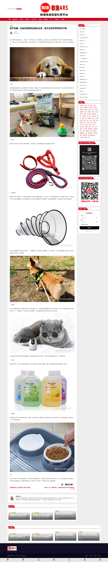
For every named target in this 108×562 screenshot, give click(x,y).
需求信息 (81, 49)
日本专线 (95, 133)
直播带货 (81, 111)
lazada (96, 111)
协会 (85, 122)
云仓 (85, 111)
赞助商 (85, 137)
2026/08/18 (13, 538)
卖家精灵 (89, 118)
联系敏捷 (94, 555)
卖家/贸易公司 (82, 82)
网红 (98, 116)
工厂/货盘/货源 (83, 58)
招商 (91, 122)
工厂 (93, 126)
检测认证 (81, 64)
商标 (81, 135)
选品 (87, 116)
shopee (89, 109)
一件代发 (96, 109)
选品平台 (21, 19)
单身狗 (94, 120)
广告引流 (81, 85)
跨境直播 (81, 109)
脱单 (87, 120)
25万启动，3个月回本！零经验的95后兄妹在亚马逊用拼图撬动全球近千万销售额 (42, 516)
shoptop (94, 122)
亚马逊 (85, 105)
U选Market (34, 19)
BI (80, 118)
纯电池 (86, 126)
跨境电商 (81, 105)
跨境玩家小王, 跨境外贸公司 (21, 517)
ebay (97, 120)
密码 (82, 219)
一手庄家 (81, 137)
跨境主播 (95, 107)
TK (80, 116)
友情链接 (98, 555)
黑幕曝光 (84, 116)
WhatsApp (82, 126)
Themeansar (24, 555)
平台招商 (81, 76)
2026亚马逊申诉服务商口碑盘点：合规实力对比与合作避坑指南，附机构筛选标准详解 (88, 535)
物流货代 (81, 40)
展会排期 (27, 19)
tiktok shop (90, 105)
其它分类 (11, 25)
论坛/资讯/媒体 (83, 37)
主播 (84, 124)
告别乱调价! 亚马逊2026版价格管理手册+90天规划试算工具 (19, 515)
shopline (96, 118)
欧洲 (86, 133)
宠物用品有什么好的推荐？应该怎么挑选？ (21, 487)
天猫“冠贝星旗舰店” (91, 135)
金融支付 (81, 70)
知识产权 (81, 55)
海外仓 (81, 43)
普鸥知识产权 (90, 133)
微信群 (40, 19)
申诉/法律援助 (82, 94)
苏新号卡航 (85, 135)
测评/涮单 (82, 88)
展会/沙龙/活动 (83, 46)
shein (81, 124)
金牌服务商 (90, 128)
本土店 (93, 111)
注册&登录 (57, 19)
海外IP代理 (86, 107)
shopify (81, 120)
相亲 (90, 120)
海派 (96, 126)
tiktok (95, 105)
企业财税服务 (82, 52)
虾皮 (86, 118)
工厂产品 (93, 124)
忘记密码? (91, 231)
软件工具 (81, 34)
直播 (83, 118)
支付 (89, 137)
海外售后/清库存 (83, 61)
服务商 (81, 107)
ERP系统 (81, 67)
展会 (90, 116)
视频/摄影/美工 (83, 79)
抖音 (87, 124)
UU (16, 31)
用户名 (82, 215)
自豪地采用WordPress (11, 555)
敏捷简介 (86, 555)
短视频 (85, 109)
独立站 (81, 31)
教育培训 (81, 73)
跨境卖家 (89, 111)
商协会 (81, 91)
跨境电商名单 (14, 19)
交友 (85, 120)
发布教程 (62, 19)
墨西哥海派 (82, 133)
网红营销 (94, 116)
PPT (51, 19)
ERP (93, 118)
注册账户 (87, 231)
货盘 (93, 109)
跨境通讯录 (46, 19)
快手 (90, 124)
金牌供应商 (95, 128)
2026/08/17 (59, 537)
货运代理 (85, 128)
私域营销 (81, 122)
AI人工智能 (82, 28)
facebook (90, 107)
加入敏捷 (90, 555)
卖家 (88, 122)
